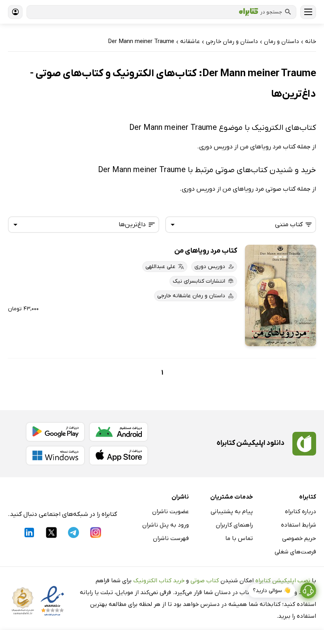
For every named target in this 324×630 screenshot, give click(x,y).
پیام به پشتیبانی (232, 512)
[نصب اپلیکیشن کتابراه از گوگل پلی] (55, 432)
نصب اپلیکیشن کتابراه (282, 581)
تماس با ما (239, 538)
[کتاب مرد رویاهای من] (280, 295)
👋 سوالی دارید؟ (271, 590)
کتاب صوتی (204, 581)
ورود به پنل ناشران (165, 525)
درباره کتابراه (300, 512)
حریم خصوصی (299, 538)
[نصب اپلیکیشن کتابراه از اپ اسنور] (118, 455)
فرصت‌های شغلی (295, 552)
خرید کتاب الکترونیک (159, 581)
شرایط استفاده (298, 525)
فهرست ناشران (171, 538)
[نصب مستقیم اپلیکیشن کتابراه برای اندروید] (118, 432)
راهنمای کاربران (234, 525)
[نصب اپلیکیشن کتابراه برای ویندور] (55, 455)
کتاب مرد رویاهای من (205, 250)
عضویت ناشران (170, 512)
